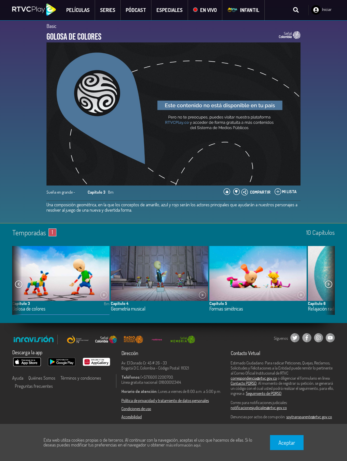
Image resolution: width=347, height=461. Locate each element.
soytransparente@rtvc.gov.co (309, 416)
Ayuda (17, 378)
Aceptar (286, 442)
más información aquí (183, 445)
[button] (328, 284)
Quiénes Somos (41, 378)
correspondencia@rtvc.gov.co (254, 378)
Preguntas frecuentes (34, 386)
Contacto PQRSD (244, 383)
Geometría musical (128, 309)
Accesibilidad (131, 416)
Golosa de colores (28, 309)
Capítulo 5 (218, 303)
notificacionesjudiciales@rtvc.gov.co (259, 407)
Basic (51, 26)
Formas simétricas (226, 309)
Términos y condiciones (80, 378)
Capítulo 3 (21, 303)
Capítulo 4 (120, 303)
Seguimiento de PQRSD (263, 393)
